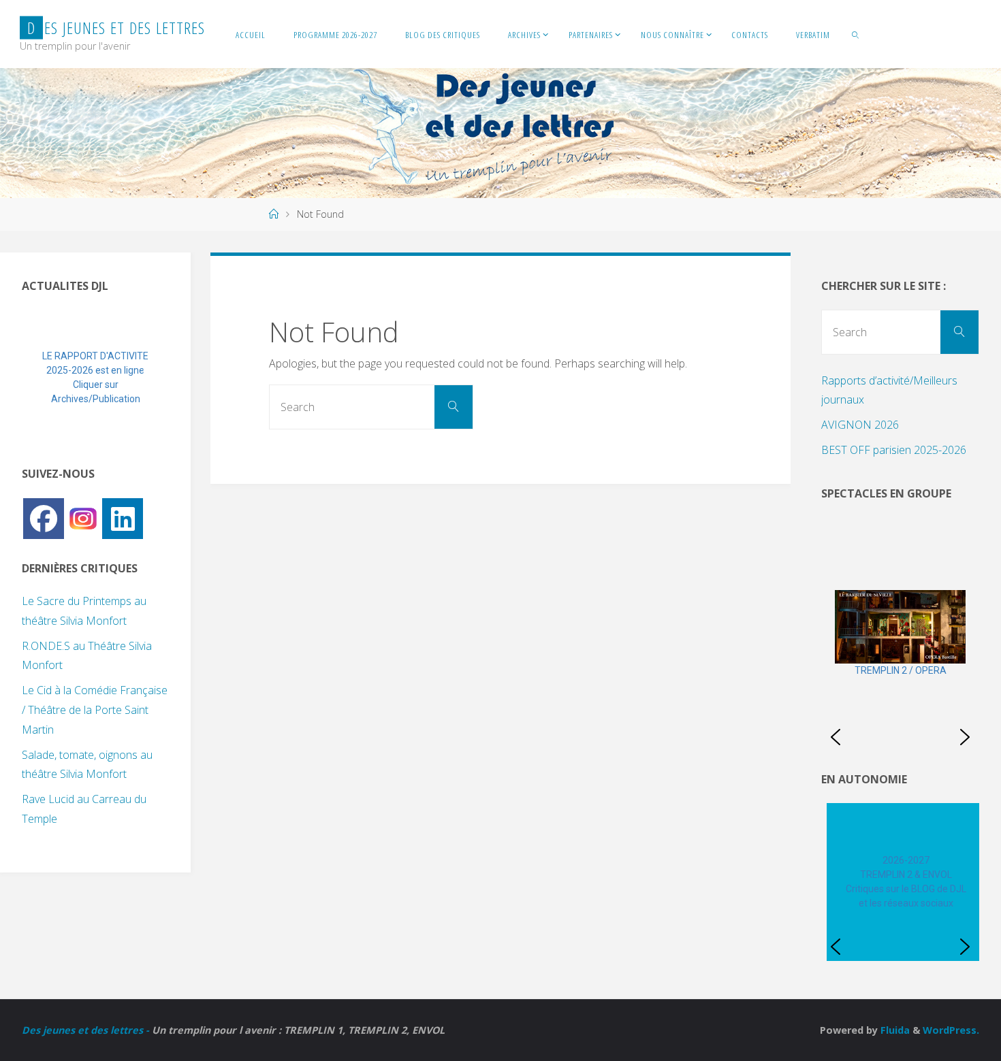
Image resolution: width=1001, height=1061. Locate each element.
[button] (43, 378)
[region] (95, 378)
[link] (856, 34)
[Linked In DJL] (122, 518)
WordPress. (951, 1030)
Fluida (894, 1030)
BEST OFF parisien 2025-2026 (893, 449)
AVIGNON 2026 (860, 424)
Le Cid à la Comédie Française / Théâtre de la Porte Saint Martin (95, 710)
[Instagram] (83, 517)
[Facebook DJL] (43, 518)
